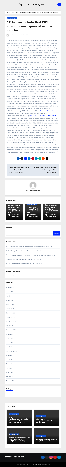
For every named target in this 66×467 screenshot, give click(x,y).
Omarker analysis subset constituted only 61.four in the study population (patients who (45, 170)
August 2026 (10, 287)
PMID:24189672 (53, 116)
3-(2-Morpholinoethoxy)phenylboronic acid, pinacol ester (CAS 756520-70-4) (30, 246)
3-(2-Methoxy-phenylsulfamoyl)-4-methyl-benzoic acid (23, 251)
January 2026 (10, 313)
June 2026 (9, 292)
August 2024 (10, 355)
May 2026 (9, 296)
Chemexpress (15, 35)
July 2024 (9, 360)
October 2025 (10, 326)
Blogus (38, 464)
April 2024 (9, 372)
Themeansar (46, 464)
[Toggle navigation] (6, 4)
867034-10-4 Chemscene (37, 116)
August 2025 (10, 334)
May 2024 (9, 368)
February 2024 (10, 381)
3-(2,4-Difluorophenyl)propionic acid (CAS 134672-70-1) (23, 259)
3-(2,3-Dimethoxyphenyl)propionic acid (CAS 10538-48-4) (24, 263)
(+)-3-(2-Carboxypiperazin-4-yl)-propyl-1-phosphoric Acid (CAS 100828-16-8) (30, 255)
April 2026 (9, 300)
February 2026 (10, 309)
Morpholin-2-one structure (48, 111)
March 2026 (10, 304)
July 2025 (9, 338)
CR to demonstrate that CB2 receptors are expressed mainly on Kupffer (31, 26)
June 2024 (9, 364)
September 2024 (11, 351)
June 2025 (9, 343)
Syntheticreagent (32, 4)
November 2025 (11, 321)
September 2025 (11, 330)
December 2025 (11, 317)
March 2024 (10, 376)
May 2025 (9, 347)
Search (9, 227)
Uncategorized (11, 18)
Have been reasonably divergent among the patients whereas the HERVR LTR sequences (20, 170)
